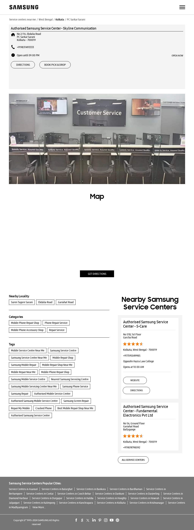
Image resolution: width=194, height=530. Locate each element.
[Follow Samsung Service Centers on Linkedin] (94, 520)
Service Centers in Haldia (79, 498)
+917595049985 (131, 355)
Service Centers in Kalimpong (39, 502)
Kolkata (60, 19)
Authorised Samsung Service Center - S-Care (145, 324)
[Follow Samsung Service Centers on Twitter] (88, 520)
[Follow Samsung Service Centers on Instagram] (105, 520)
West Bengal (46, 19)
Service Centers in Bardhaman (126, 489)
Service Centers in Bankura (91, 489)
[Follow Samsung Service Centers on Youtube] (111, 520)
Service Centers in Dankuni (109, 493)
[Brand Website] (117, 520)
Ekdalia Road (45, 302)
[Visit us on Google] (82, 520)
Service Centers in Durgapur (47, 498)
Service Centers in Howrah (145, 498)
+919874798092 (131, 447)
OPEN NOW (177, 55)
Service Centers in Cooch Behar (74, 493)
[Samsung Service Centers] (23, 7)
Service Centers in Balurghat (57, 489)
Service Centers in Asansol (23, 489)
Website (135, 380)
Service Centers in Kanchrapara (76, 502)
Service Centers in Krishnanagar (147, 502)
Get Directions (97, 274)
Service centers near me (22, 19)
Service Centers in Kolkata (111, 502)
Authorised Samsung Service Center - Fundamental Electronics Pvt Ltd (145, 411)
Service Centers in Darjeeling (143, 493)
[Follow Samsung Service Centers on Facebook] (76, 520)
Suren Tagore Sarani (22, 302)
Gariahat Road (66, 302)
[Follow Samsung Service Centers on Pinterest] (99, 520)
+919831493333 (25, 47)
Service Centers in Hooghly (112, 498)
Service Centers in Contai (39, 493)
